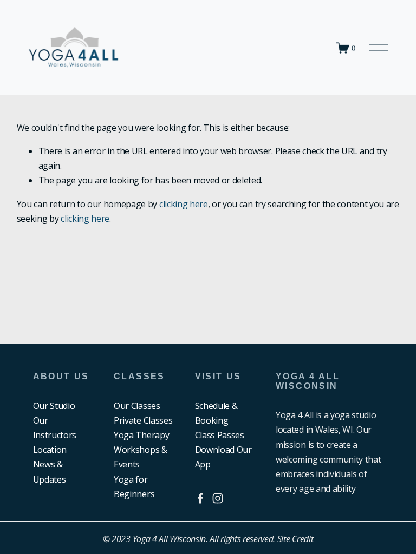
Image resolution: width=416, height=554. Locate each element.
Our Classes (137, 406)
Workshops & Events (140, 457)
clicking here (183, 204)
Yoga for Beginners (134, 486)
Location (50, 450)
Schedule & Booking (216, 413)
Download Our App (223, 457)
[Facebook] (200, 498)
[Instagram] (217, 498)
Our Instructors (54, 427)
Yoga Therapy (141, 435)
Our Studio (54, 406)
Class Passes (219, 435)
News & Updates (49, 471)
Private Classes (143, 420)
